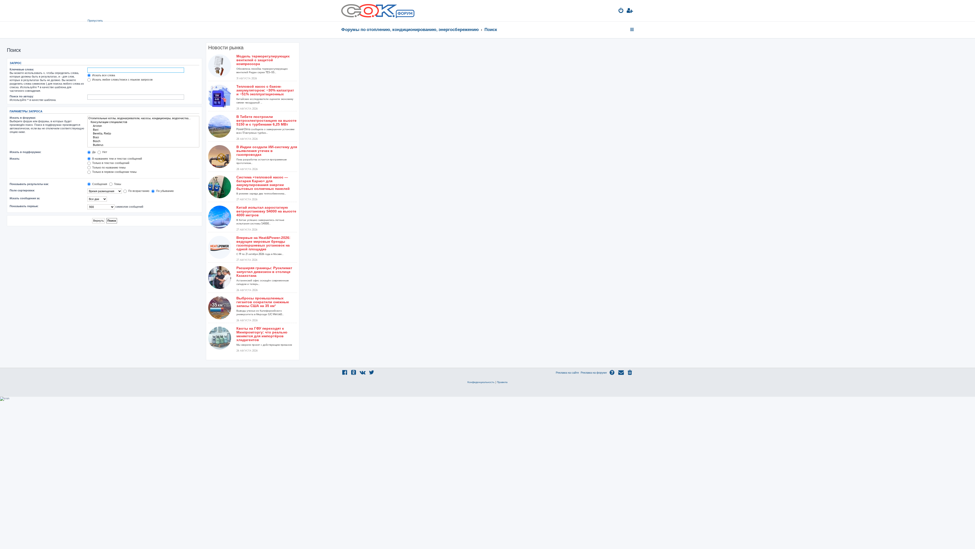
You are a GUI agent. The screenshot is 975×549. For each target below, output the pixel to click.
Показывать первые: (24, 206)
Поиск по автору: (22, 96)
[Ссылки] (632, 29)
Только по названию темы (108, 167)
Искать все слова (103, 75)
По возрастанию (138, 191)
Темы (117, 184)
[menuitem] (621, 11)
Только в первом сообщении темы (114, 172)
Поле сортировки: (22, 190)
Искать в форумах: (23, 117)
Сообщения (99, 184)
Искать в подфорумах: (25, 152)
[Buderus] (143, 145)
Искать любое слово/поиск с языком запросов (122, 79)
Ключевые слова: (22, 69)
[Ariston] (143, 126)
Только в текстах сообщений (110, 163)
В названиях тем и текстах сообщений (116, 158)
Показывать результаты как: (29, 184)
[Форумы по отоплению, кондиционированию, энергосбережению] (404, 14)
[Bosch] (143, 141)
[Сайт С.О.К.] (377, 11)
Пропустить (95, 20)
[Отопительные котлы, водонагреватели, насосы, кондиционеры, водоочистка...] (143, 118)
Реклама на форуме (594, 372)
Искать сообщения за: (25, 198)
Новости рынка (225, 47)
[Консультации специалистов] (143, 122)
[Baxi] (143, 130)
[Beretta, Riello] (143, 133)
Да (93, 152)
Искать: (15, 158)
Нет (104, 152)
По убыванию (164, 191)
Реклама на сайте (567, 372)
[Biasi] (143, 137)
